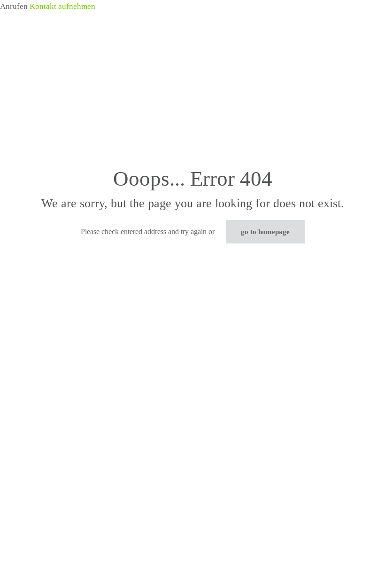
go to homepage (265, 232)
